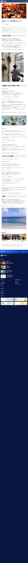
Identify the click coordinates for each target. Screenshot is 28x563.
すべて (3, 244)
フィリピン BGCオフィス (9, 270)
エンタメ (18, 244)
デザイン (22, 244)
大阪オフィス (8, 261)
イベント (15, 244)
